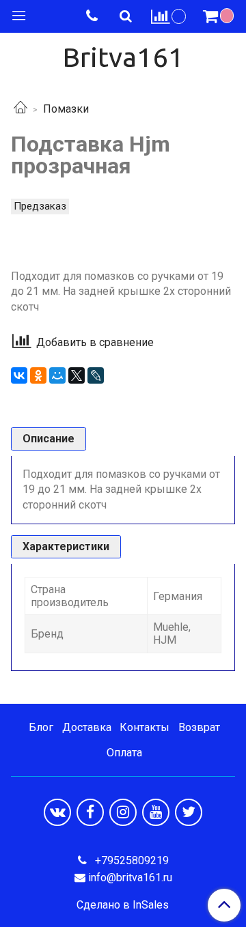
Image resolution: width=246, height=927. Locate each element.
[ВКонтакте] (19, 375)
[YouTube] (155, 812)
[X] (76, 375)
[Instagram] (123, 812)
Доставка (86, 727)
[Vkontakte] (57, 812)
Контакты (144, 727)
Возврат (199, 727)
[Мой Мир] (57, 375)
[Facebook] (90, 812)
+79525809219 (130, 860)
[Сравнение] (169, 16)
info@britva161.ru (130, 877)
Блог (41, 727)
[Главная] (20, 108)
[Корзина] (220, 16)
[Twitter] (188, 812)
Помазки (66, 108)
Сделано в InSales (123, 905)
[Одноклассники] (38, 375)
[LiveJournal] (95, 375)
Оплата (124, 752)
